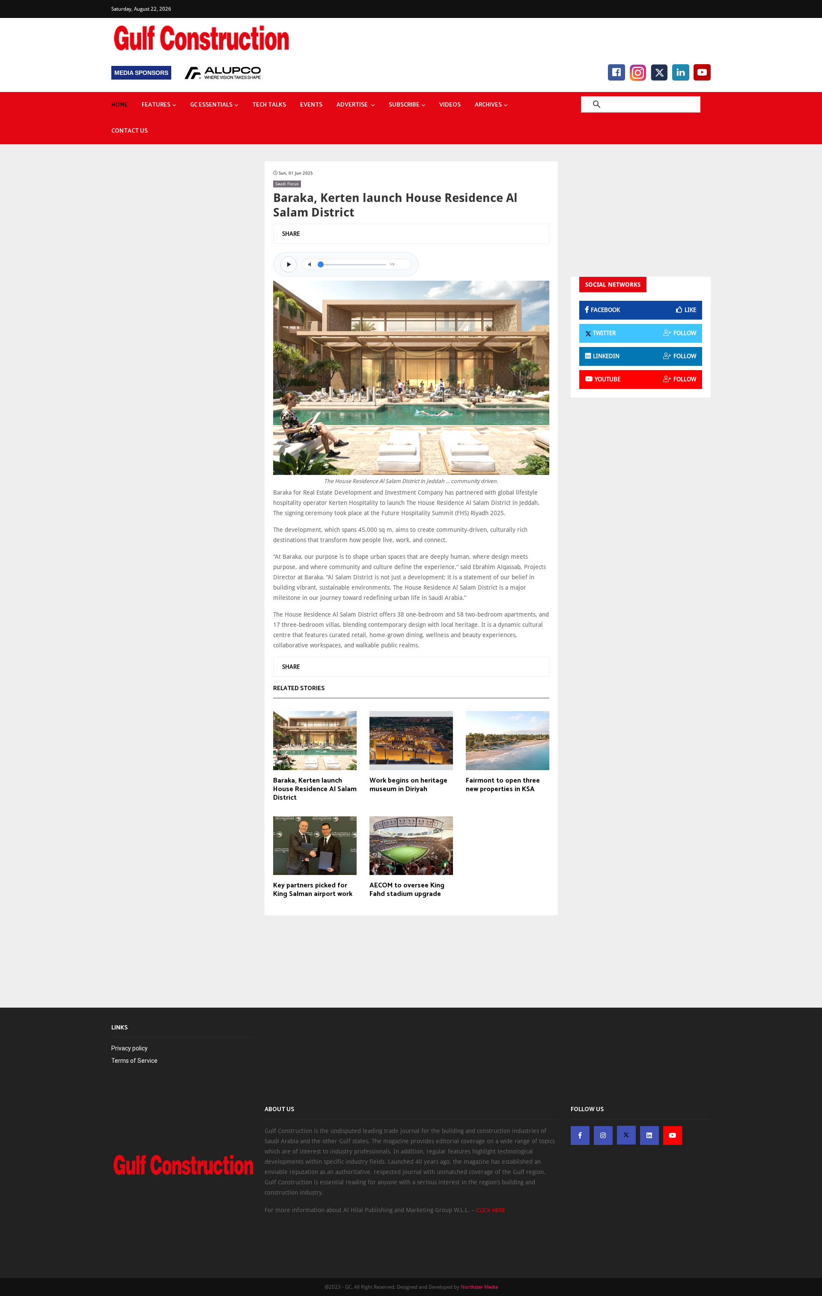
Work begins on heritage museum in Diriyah (408, 785)
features (156, 105)
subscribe (404, 105)
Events (311, 105)
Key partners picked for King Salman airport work (312, 890)
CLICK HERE (490, 1210)
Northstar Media (479, 1287)
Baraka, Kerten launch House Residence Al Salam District (315, 789)
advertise (353, 105)
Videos (450, 105)
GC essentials (211, 105)
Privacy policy (129, 1048)
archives (488, 105)
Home (119, 105)
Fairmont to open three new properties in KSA (503, 785)
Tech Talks (269, 105)
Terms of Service (134, 1060)
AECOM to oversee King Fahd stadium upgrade (406, 890)
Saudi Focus (287, 183)
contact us (129, 131)
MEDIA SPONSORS (141, 72)
